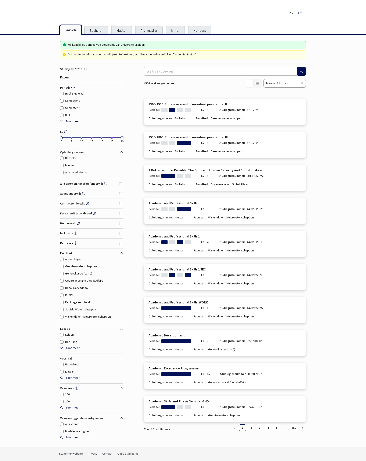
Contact (107, 454)
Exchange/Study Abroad (76, 213)
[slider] (61, 138)
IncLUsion (66, 233)
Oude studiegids (128, 454)
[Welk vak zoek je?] (301, 71)
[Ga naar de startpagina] (95, 12)
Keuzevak (66, 243)
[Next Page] (302, 427)
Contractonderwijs (72, 204)
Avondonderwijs (70, 194)
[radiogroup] (253, 83)
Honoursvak (68, 223)
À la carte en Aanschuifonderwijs (81, 184)
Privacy (92, 454)
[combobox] (225, 71)
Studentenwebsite (71, 454)
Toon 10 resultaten (156, 429)
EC (61, 132)
